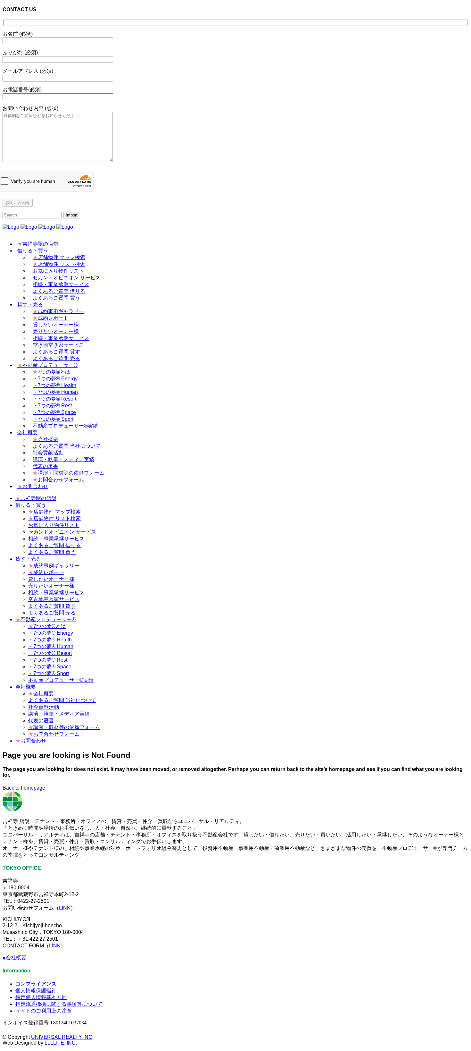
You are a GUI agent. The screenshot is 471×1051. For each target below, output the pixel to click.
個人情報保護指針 (35, 990)
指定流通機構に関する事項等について (59, 1004)
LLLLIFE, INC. (61, 1043)
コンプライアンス (35, 984)
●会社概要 (14, 957)
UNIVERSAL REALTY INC (61, 1037)
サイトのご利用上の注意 (43, 1010)
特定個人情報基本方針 (41, 997)
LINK (64, 908)
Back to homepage (24, 788)
